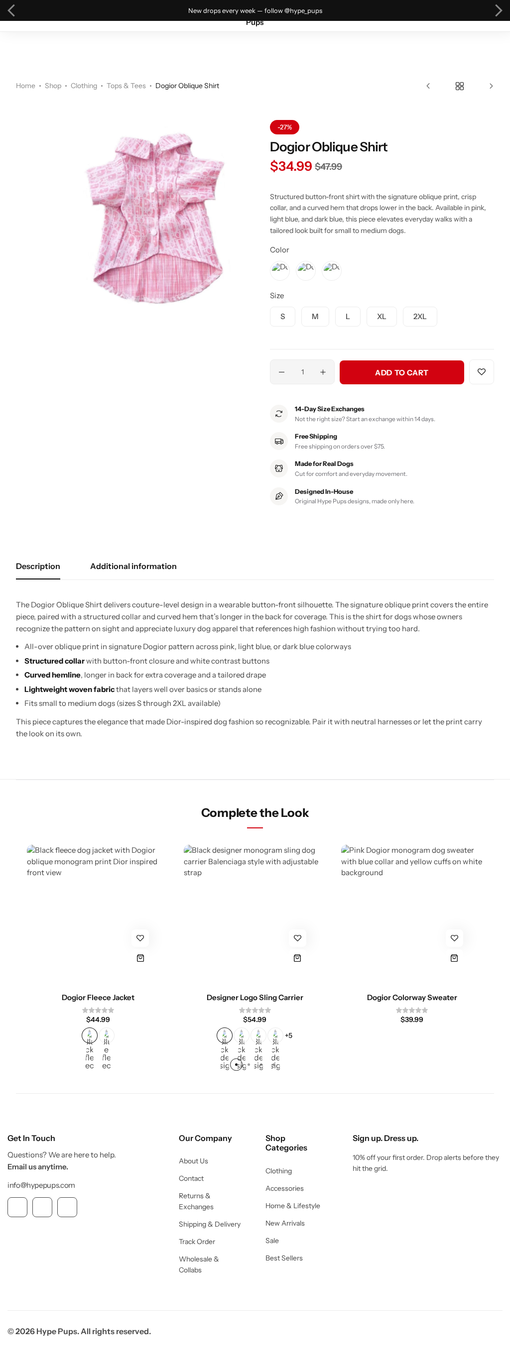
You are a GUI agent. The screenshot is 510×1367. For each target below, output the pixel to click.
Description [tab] (38, 566)
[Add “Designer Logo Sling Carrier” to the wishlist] (297, 938)
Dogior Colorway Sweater (412, 997)
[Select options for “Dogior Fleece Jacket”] (140, 958)
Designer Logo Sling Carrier (255, 997)
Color (279, 249)
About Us (193, 1160)
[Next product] (481, 86)
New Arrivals (285, 1223)
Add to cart (402, 372)
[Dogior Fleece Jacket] (98, 916)
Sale (272, 1240)
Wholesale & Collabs (199, 1264)
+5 (288, 1035)
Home (25, 85)
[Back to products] (460, 86)
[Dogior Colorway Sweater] (412, 916)
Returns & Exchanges (196, 1201)
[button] (11, 10)
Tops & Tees (126, 85)
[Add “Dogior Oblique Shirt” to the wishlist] (481, 371)
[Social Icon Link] (17, 1207)
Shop (53, 85)
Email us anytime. (37, 1166)
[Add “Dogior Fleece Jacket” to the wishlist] (140, 938)
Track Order (197, 1241)
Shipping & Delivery (210, 1224)
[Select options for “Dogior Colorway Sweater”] (454, 958)
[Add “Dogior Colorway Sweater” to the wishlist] (454, 938)
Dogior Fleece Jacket (98, 997)
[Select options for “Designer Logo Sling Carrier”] (297, 958)
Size (277, 295)
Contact (191, 1178)
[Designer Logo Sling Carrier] (255, 916)
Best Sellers (284, 1257)
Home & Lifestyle (292, 1205)
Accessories (284, 1188)
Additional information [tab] (133, 566)
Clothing (84, 85)
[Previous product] (438, 86)
